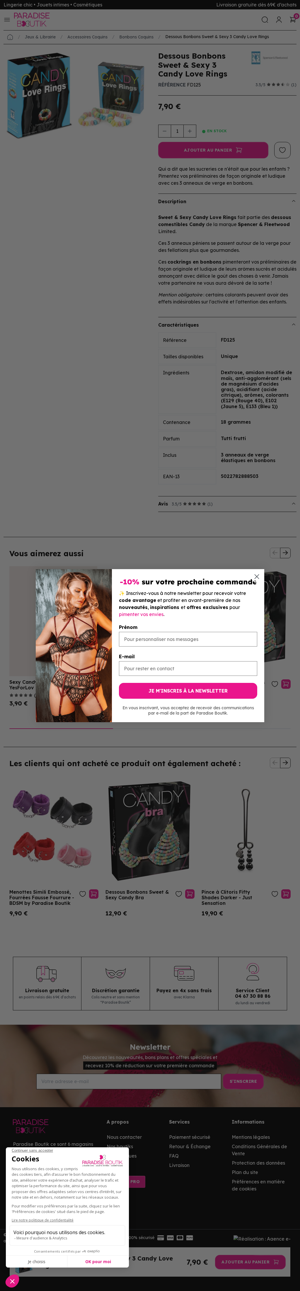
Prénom (128, 627)
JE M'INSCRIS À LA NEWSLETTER (188, 691)
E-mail (127, 656)
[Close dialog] (257, 576)
